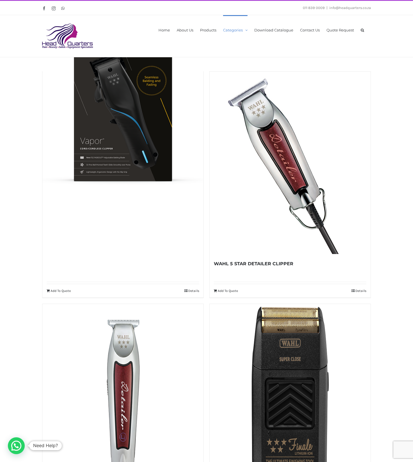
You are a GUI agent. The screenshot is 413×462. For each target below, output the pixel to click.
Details (193, 291)
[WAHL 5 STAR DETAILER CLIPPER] (290, 163)
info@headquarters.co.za (350, 8)
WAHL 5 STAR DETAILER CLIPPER (253, 263)
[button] (362, 29)
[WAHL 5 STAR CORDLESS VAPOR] (122, 110)
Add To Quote (61, 291)
